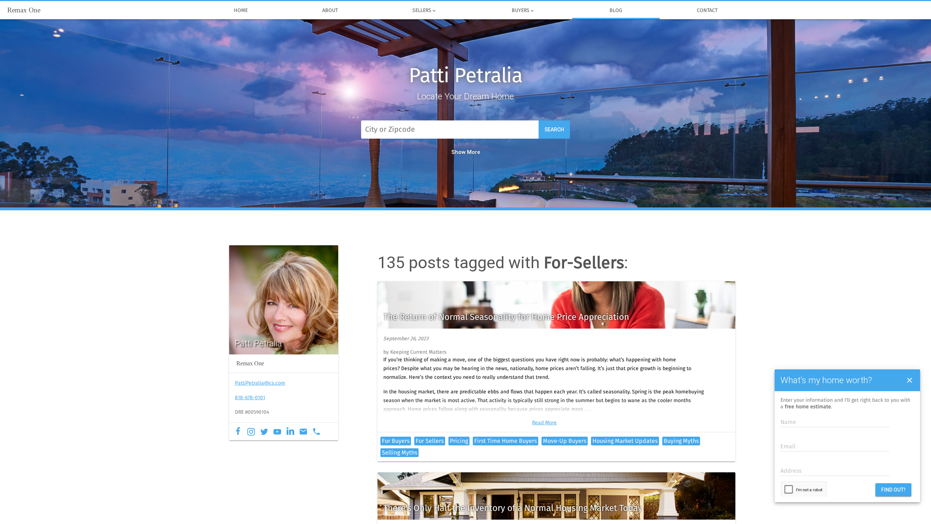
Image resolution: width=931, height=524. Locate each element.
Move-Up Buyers (564, 441)
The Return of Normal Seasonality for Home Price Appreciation (506, 317)
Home (241, 10)
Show (458, 152)
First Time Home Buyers (505, 441)
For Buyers (395, 441)
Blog (616, 10)
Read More (544, 422)
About (330, 10)
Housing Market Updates (625, 441)
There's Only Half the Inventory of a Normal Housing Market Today (512, 508)
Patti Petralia (465, 76)
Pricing (459, 441)
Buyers (523, 10)
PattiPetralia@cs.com (260, 383)
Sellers (424, 10)
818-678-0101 (250, 397)
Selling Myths (399, 453)
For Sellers (430, 441)
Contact (707, 10)
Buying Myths (681, 441)
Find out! (893, 490)
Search (554, 129)
